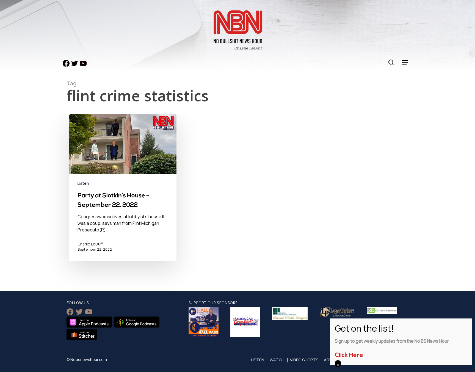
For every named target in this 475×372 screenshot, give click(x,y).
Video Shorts (304, 360)
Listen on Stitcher (82, 334)
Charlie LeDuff (90, 244)
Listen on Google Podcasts (136, 322)
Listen (83, 183)
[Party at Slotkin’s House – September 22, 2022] (122, 191)
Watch (277, 360)
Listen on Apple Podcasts (89, 322)
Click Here (349, 355)
